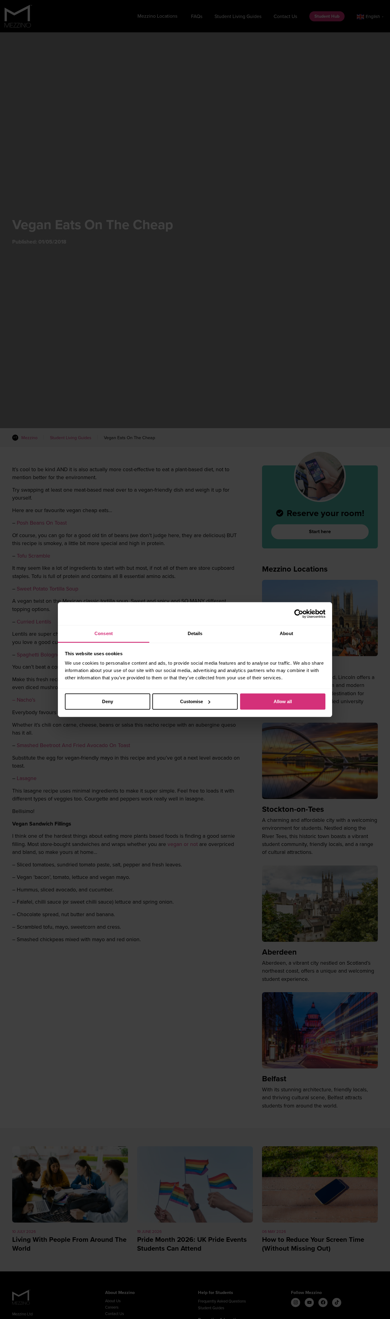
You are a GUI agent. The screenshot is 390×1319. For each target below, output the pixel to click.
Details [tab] (195, 633)
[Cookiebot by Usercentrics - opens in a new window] (298, 613)
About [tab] (286, 633)
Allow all (283, 701)
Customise (191, 701)
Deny (107, 701)
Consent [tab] (103, 633)
